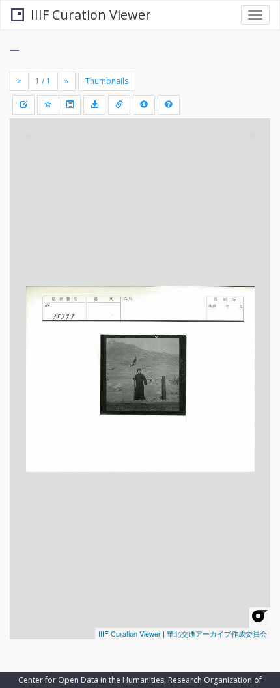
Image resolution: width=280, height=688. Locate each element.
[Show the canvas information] (119, 105)
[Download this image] (94, 105)
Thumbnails (106, 81)
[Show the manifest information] (144, 105)
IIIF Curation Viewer (91, 14)
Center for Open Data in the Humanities (91, 679)
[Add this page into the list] (48, 105)
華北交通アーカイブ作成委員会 (217, 633)
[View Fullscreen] (27, 184)
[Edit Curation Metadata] (23, 105)
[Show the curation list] (70, 105)
